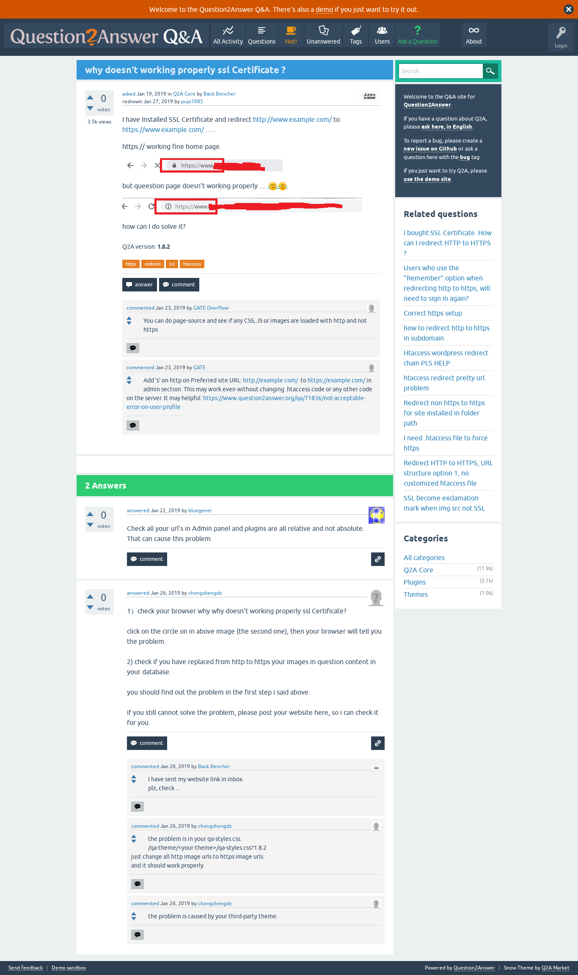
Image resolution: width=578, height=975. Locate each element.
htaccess (192, 263)
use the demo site (427, 179)
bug (465, 157)
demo (324, 9)
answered (138, 511)
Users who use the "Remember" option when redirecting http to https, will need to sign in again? (447, 283)
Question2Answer (427, 105)
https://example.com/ (336, 380)
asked (128, 94)
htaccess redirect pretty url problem (444, 383)
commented (140, 308)
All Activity (228, 41)
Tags (356, 41)
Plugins (415, 582)
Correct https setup (433, 313)
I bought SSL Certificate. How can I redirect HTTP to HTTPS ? (448, 243)
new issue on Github (430, 149)
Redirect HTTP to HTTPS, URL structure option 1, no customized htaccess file (448, 473)
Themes (416, 594)
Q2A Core (184, 94)
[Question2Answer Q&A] (106, 35)
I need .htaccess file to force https (446, 443)
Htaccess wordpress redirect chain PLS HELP (446, 358)
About (474, 41)
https (131, 263)
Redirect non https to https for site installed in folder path (444, 413)
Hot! (291, 41)
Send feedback (25, 968)
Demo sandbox (69, 968)
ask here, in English (446, 127)
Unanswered (323, 41)
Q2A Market (556, 968)
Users (382, 41)
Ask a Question (418, 41)
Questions (261, 41)
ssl (172, 263)
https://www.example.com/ (163, 129)
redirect (153, 263)
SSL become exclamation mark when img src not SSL (444, 503)
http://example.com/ (270, 380)
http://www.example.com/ (292, 119)
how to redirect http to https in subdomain (447, 333)
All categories (424, 557)
